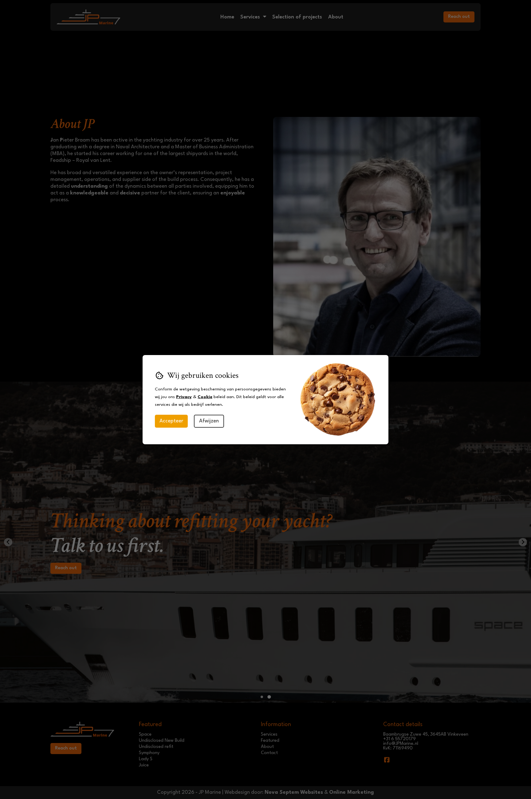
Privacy (184, 397)
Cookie (205, 397)
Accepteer (171, 421)
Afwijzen (209, 421)
